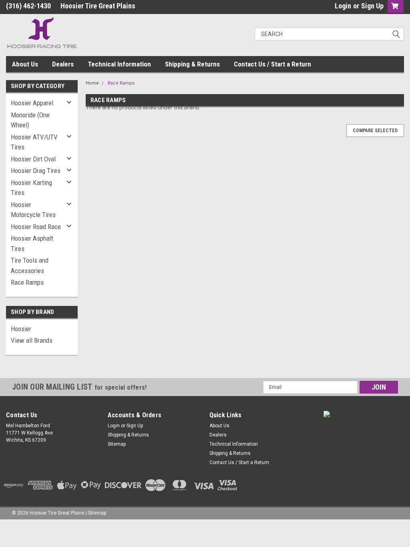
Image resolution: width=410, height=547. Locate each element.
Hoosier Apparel (32, 103)
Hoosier (21, 329)
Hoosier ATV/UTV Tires (34, 142)
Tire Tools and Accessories (29, 265)
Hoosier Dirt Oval (33, 159)
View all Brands (31, 340)
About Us (25, 64)
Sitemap (117, 444)
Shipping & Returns (192, 64)
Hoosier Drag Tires (35, 171)
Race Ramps (27, 282)
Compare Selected (375, 130)
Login (343, 6)
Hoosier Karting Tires (31, 188)
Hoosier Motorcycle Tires (33, 210)
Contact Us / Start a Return (272, 64)
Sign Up (372, 6)
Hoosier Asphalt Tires (32, 243)
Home (92, 83)
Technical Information (119, 64)
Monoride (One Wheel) (30, 120)
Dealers (63, 64)
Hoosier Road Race (36, 227)
